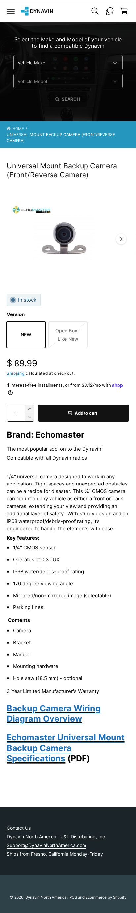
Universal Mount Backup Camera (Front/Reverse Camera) (61, 137)
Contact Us (19, 828)
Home (18, 128)
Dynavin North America (45, 897)
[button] (10, 11)
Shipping (16, 373)
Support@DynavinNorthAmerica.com (46, 845)
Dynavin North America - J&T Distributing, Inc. (56, 836)
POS (73, 897)
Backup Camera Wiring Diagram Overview (54, 713)
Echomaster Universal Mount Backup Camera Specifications (66, 747)
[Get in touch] (109, 11)
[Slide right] (121, 239)
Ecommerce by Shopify (105, 897)
